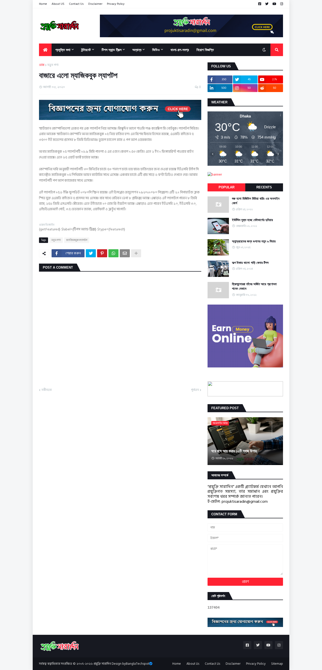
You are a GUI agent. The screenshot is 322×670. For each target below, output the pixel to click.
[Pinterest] (102, 253)
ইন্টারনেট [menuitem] (86, 50)
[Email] (125, 253)
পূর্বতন (195, 390)
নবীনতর (47, 390)
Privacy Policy (116, 4)
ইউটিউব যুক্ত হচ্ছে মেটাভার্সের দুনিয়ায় (252, 220)
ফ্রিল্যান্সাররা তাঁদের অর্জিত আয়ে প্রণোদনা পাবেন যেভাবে (254, 286)
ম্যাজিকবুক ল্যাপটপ (76, 240)
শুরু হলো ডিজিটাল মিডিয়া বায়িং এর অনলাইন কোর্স (255, 201)
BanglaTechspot (137, 663)
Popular (226, 187)
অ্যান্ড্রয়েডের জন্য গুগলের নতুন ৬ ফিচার (253, 241)
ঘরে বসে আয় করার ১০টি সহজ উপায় (234, 451)
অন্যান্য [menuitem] (136, 50)
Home (43, 4)
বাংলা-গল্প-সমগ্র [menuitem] (180, 50)
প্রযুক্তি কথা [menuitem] (62, 50)
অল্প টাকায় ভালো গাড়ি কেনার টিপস (250, 263)
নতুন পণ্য (53, 65)
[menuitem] (45, 50)
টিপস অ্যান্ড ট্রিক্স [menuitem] (112, 50)
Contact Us (76, 4)
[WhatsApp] (113, 253)
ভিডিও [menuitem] (156, 50)
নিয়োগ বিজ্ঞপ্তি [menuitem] (205, 50)
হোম (41, 65)
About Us (192, 663)
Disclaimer (95, 4)
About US (58, 4)
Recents (264, 187)
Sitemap (277, 663)
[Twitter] (91, 253)
